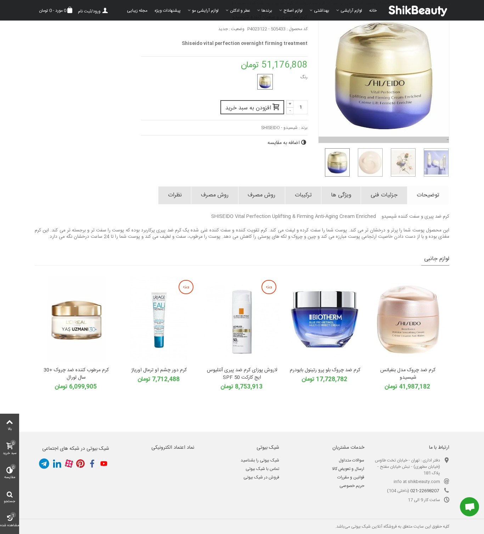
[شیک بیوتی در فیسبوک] (92, 463)
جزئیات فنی (384, 195)
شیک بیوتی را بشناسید (260, 460)
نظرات (175, 195)
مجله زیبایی (137, 10)
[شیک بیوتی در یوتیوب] (104, 463)
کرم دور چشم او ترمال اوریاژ (159, 370)
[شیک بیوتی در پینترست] (80, 463)
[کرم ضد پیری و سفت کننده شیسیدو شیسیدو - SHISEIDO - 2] (368, 162)
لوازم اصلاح (293, 10)
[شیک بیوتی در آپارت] (68, 463)
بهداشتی (321, 10)
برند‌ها (266, 10)
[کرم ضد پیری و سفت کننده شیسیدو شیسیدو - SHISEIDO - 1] (335, 162)
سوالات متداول (351, 460)
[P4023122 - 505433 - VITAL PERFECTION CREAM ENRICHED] (265, 82)
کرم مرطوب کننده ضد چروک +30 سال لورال (76, 374)
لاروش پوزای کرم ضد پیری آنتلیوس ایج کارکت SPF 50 (242, 374)
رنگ (303, 77)
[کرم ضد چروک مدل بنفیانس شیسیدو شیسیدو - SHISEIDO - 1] (408, 319)
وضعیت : (236, 29)
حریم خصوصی (351, 485)
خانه (373, 10)
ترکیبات (303, 195)
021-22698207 (424, 490)
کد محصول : (297, 29)
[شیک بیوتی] (414, 10)
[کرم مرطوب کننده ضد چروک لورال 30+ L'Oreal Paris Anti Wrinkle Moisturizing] (76, 319)
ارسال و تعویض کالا (348, 468)
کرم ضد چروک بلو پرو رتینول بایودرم (325, 370)
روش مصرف (261, 195)
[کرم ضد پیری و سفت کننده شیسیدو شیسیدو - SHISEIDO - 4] (433, 162)
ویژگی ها (341, 195)
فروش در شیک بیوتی (261, 477)
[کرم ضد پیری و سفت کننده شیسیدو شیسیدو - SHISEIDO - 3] (400, 162)
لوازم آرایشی (351, 10)
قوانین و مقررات (350, 477)
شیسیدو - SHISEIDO (279, 127)
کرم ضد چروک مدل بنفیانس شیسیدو (407, 374)
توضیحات (428, 195)
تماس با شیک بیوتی (262, 468)
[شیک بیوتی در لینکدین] (57, 463)
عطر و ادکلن (240, 10)
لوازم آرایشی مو (205, 10)
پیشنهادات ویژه (167, 10)
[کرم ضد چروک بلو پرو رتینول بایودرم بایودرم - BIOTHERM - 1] (325, 319)
